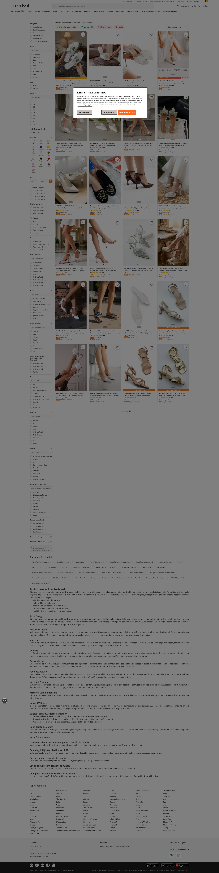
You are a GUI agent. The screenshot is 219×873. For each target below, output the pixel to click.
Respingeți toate (84, 112)
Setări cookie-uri (109, 112)
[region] (110, 102)
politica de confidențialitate (84, 106)
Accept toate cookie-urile (127, 112)
